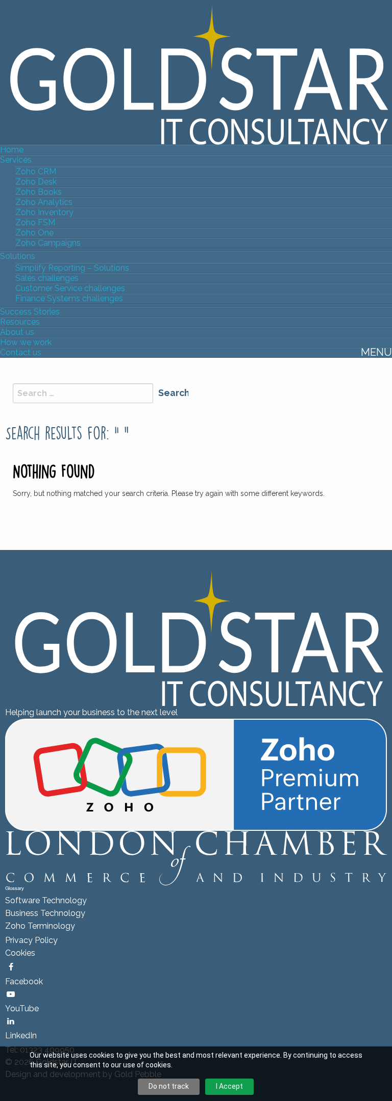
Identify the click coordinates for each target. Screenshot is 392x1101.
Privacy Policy (31, 940)
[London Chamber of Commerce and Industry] (196, 857)
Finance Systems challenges (69, 298)
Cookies (20, 953)
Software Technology (46, 900)
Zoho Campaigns (48, 243)
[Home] (196, 74)
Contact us (20, 352)
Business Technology (45, 913)
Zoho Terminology (40, 926)
